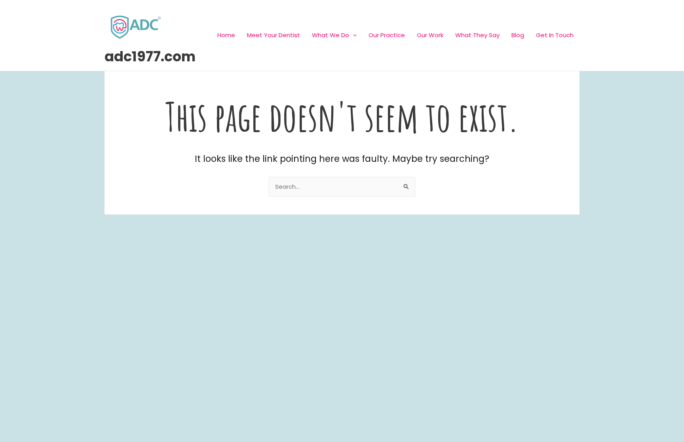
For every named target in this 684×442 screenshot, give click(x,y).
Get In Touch (555, 35)
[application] (353, 35)
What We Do (330, 35)
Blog (517, 35)
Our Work (430, 35)
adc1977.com (150, 56)
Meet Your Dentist (273, 35)
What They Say (477, 35)
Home (226, 35)
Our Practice (387, 35)
